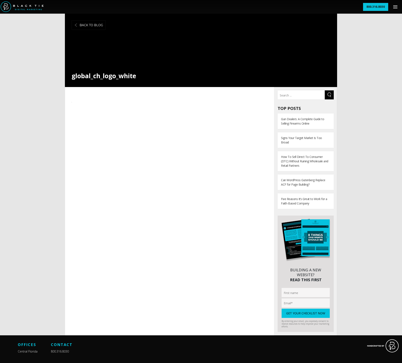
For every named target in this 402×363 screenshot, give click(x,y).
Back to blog (91, 25)
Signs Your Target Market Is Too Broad (301, 140)
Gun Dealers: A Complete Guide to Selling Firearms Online (302, 121)
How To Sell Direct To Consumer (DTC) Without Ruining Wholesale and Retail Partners (304, 161)
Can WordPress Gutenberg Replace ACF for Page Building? (303, 182)
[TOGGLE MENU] (395, 7)
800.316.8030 (60, 351)
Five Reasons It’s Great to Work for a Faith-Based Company (304, 201)
